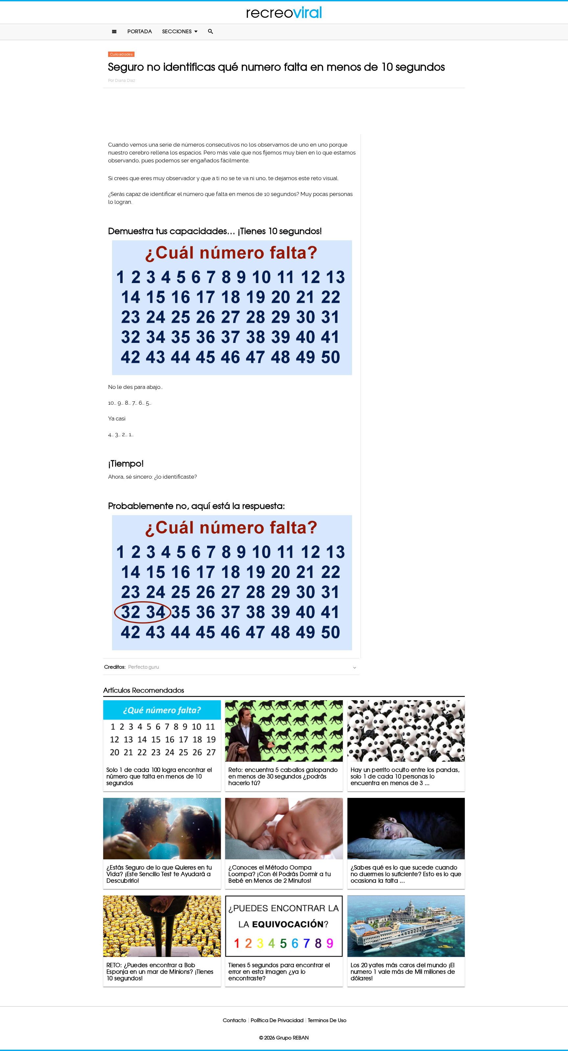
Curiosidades (121, 54)
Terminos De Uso (327, 1020)
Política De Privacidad (277, 1020)
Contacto (234, 1020)
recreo (284, 12)
